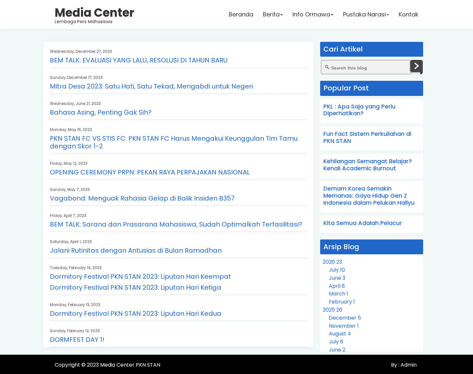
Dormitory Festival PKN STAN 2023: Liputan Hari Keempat (140, 276)
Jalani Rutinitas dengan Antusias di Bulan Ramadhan (136, 250)
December (345, 318)
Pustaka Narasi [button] (364, 14)
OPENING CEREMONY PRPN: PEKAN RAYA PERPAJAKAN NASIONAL (150, 172)
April (337, 286)
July (337, 270)
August (340, 333)
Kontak (408, 14)
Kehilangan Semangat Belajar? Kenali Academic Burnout (367, 164)
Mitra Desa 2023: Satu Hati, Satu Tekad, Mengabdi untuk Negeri (151, 86)
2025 (332, 309)
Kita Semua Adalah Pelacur (362, 223)
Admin (408, 365)
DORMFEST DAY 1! (77, 339)
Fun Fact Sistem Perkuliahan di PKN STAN (367, 137)
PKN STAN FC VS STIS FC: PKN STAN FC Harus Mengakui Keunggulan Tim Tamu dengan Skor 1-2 (174, 142)
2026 (332, 262)
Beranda (241, 14)
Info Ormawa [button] (311, 14)
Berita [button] (271, 14)
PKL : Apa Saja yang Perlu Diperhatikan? (359, 109)
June (337, 278)
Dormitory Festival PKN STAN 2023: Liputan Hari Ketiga (135, 287)
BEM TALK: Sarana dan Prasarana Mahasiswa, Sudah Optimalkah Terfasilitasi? (176, 224)
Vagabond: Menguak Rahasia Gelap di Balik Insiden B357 (142, 198)
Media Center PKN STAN (130, 365)
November (344, 326)
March (338, 293)
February (342, 301)
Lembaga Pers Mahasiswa (94, 14)
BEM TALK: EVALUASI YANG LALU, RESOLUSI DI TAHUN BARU (138, 60)
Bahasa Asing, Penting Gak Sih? (101, 112)
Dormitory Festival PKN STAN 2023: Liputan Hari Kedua (135, 313)
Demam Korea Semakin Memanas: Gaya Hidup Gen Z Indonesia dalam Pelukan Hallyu (368, 195)
